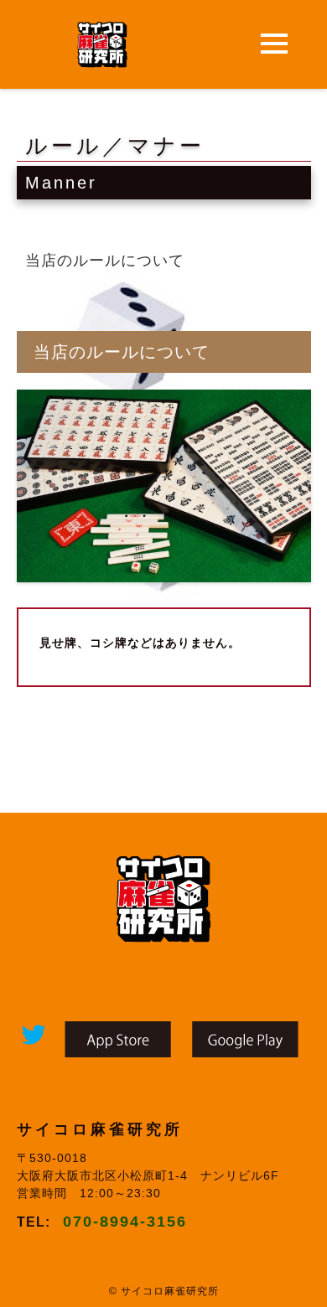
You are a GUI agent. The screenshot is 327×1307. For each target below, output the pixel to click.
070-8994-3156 (125, 1221)
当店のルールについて (104, 260)
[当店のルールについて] (164, 572)
